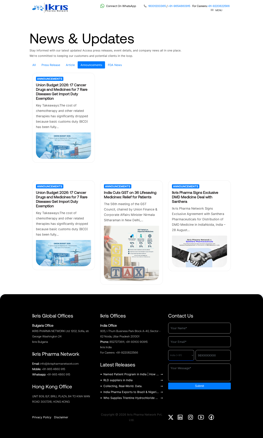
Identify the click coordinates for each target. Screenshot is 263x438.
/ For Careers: (189, 6)
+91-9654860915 (179, 6)
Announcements (91, 65)
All (34, 65)
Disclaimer (61, 417)
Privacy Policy (41, 417)
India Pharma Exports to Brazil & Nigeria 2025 (131, 392)
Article (70, 65)
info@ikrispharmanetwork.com (59, 363)
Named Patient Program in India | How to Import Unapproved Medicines (131, 374)
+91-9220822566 (218, 6)
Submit (199, 385)
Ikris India (106, 347)
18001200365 (157, 6)
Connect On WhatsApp (121, 6)
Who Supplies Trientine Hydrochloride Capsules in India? (131, 398)
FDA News (115, 65)
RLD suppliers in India (118, 380)
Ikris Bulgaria (40, 341)
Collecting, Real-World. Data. (122, 386)
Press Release (51, 65)
